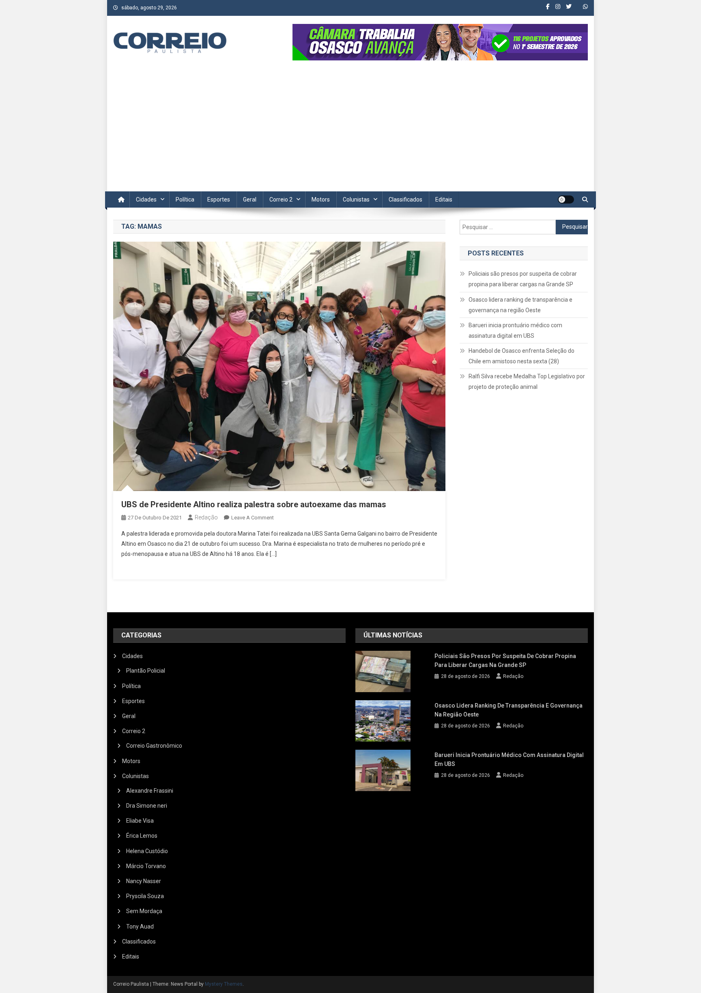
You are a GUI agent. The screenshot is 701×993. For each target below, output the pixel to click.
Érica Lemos (141, 835)
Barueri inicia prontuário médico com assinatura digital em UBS (515, 330)
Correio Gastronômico (154, 745)
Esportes (218, 199)
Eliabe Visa (140, 820)
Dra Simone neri (146, 805)
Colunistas (356, 199)
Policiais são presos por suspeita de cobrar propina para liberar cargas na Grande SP (523, 278)
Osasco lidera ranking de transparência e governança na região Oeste (520, 304)
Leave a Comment (252, 518)
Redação (206, 517)
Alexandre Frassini (149, 790)
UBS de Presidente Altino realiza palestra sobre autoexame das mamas (253, 504)
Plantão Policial (145, 670)
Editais (443, 199)
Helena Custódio (147, 851)
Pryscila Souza (145, 896)
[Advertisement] (350, 130)
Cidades (146, 199)
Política (185, 199)
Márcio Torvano (146, 866)
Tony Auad (140, 926)
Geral (249, 199)
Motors (321, 199)
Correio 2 (280, 199)
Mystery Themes (224, 984)
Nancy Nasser (143, 881)
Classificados (405, 199)
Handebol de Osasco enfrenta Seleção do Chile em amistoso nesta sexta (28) (521, 356)
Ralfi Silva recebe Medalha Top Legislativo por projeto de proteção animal (527, 381)
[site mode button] (566, 199)
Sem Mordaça (144, 911)
